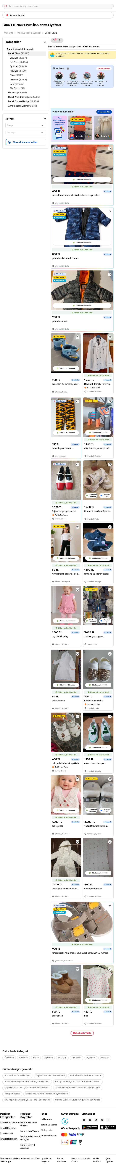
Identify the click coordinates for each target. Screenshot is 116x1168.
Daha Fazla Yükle (82, 1033)
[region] (82, 79)
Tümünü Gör (104, 69)
